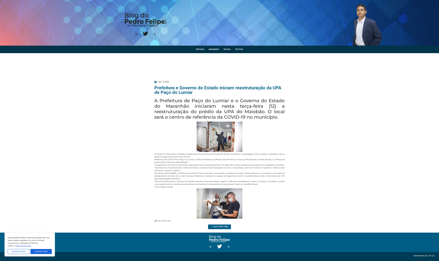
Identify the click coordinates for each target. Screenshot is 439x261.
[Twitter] (145, 34)
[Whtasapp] (154, 34)
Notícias (200, 49)
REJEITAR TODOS (18, 251)
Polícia (227, 49)
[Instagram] (136, 34)
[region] (30, 244)
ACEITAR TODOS (41, 251)
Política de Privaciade (23, 246)
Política (239, 49)
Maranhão (214, 49)
